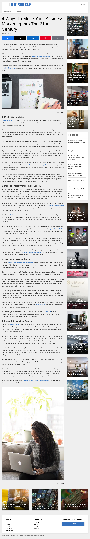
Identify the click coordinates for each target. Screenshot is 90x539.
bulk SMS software (10, 68)
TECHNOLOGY (14, 8)
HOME (5, 8)
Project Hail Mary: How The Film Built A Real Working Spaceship (44, 507)
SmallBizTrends (15, 324)
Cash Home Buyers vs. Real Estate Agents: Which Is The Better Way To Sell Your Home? (77, 121)
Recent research (7, 120)
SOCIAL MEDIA (26, 8)
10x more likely (40, 305)
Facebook (36, 523)
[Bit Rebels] (20, 5)
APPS (58, 8)
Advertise (8, 526)
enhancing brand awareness (41, 56)
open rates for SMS (56, 229)
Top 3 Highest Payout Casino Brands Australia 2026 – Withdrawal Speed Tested (14, 506)
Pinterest (36, 526)
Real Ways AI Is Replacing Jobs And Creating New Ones (76, 326)
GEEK (82, 8)
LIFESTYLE (74, 8)
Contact (8, 524)
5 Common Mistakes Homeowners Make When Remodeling (76, 371)
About (7, 523)
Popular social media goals (37, 165)
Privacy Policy (9, 528)
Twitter (36, 524)
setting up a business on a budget (31, 252)
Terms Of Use (9, 530)
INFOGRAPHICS (8, 11)
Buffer (12, 215)
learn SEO (47, 312)
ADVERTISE (19, 11)
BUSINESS (37, 8)
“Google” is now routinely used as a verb (20, 263)
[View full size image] (33, 91)
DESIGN (65, 8)
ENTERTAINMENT (48, 8)
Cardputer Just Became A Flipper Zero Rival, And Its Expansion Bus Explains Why (74, 506)
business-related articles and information (36, 380)
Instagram (36, 528)
